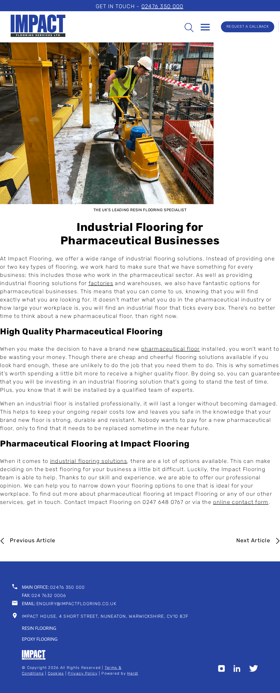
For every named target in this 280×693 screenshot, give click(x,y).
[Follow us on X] (253, 670)
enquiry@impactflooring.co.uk (76, 604)
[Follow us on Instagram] (221, 670)
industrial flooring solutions (88, 461)
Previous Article (32, 541)
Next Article (253, 541)
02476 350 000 (162, 7)
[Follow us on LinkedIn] (237, 670)
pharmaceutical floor (170, 349)
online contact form (240, 502)
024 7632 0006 (48, 596)
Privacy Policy (82, 674)
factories (101, 283)
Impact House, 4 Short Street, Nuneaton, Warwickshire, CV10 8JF (105, 616)
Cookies (56, 674)
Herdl (132, 674)
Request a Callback (247, 26)
